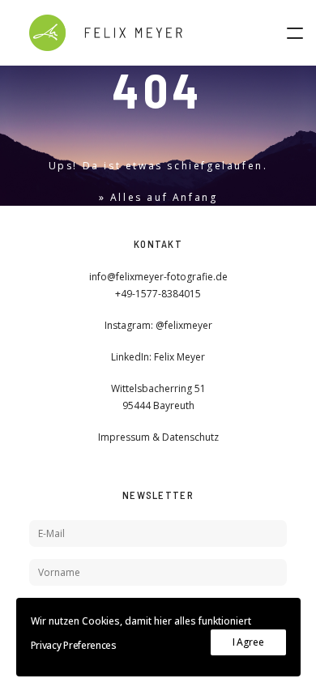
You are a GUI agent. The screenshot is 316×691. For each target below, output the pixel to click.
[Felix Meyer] (105, 33)
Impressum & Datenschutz (158, 437)
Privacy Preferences (74, 645)
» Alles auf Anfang (158, 197)
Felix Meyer (179, 357)
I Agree (248, 642)
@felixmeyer (184, 325)
